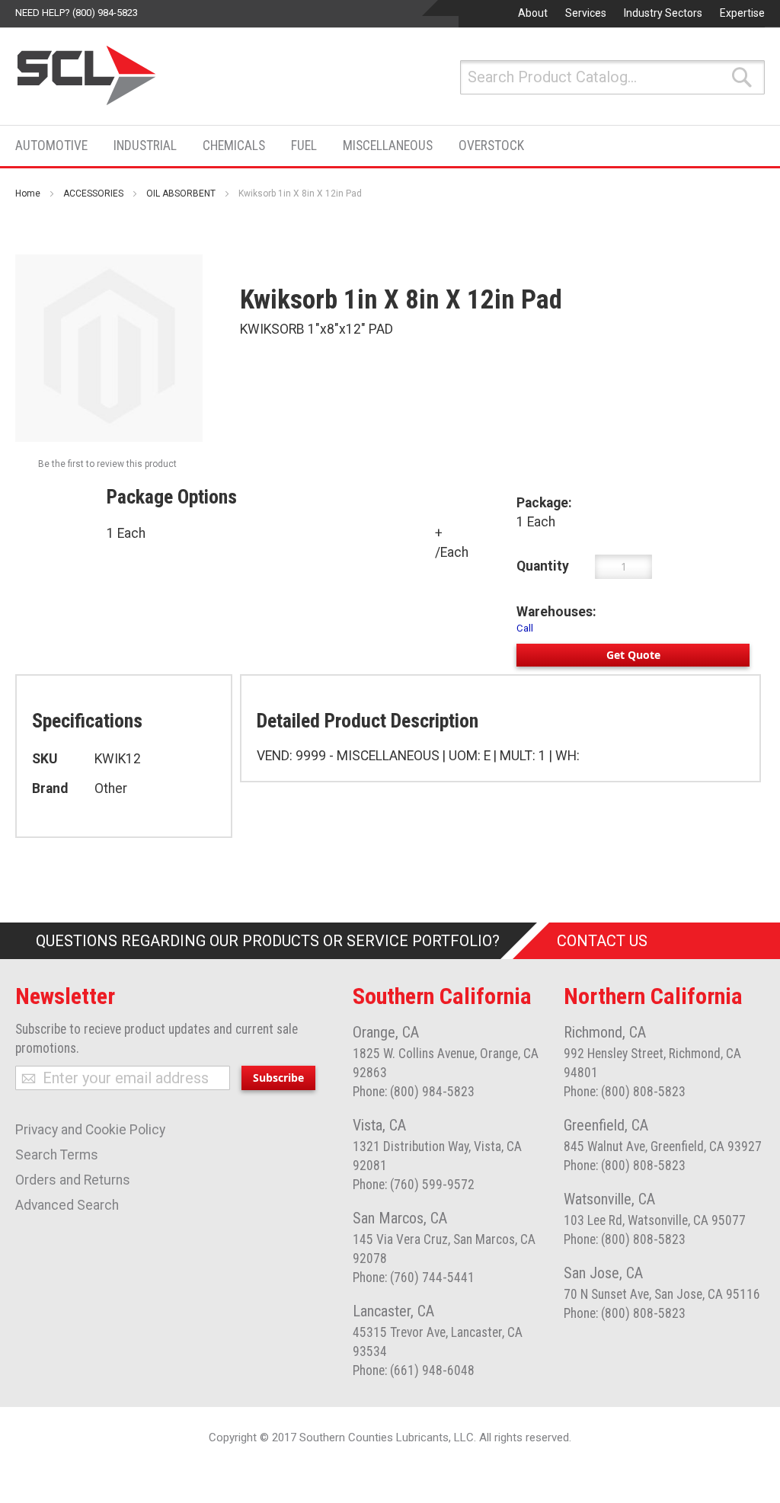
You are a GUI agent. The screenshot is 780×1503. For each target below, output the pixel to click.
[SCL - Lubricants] (87, 75)
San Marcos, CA (400, 1218)
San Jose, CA (603, 1273)
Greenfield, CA (606, 1125)
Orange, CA (386, 1032)
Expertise (742, 13)
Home (27, 193)
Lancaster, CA (393, 1311)
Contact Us (602, 941)
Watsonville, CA (609, 1199)
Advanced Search (67, 1205)
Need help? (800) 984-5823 (76, 12)
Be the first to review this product (107, 464)
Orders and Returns (72, 1180)
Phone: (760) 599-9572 (414, 1184)
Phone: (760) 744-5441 (414, 1277)
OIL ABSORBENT (181, 193)
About (533, 13)
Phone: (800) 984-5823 (414, 1091)
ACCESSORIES (93, 193)
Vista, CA (379, 1125)
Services (585, 13)
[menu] (274, 146)
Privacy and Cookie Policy (90, 1129)
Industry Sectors (663, 13)
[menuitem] (56, 145)
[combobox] (612, 77)
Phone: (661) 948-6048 (414, 1370)
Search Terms (56, 1154)
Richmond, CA (605, 1032)
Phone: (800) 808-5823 (625, 1091)
